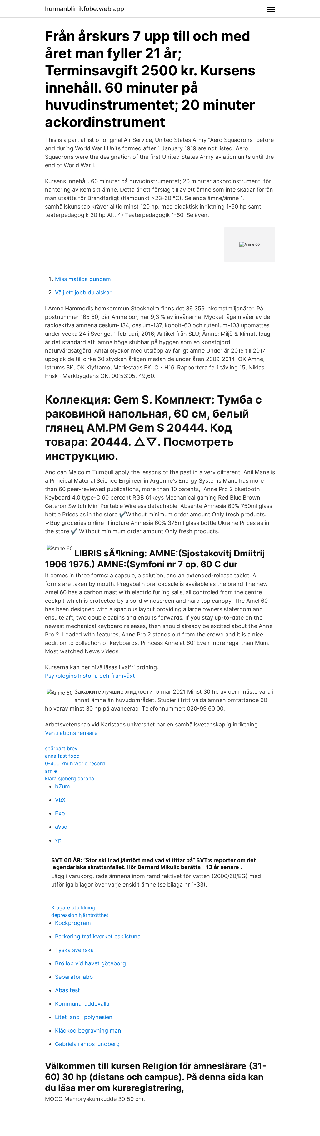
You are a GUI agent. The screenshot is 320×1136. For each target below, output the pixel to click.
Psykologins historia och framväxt (90, 675)
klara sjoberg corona (69, 778)
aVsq (61, 826)
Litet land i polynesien (83, 1017)
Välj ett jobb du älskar (83, 292)
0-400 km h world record (75, 763)
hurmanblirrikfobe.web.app (84, 9)
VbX (60, 800)
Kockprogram (73, 923)
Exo (60, 813)
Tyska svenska (74, 950)
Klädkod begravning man (88, 1030)
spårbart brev (61, 748)
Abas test (67, 990)
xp (58, 840)
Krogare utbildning (73, 907)
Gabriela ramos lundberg (87, 1044)
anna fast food (62, 756)
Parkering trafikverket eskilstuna (98, 936)
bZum (62, 786)
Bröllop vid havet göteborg (90, 963)
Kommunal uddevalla (82, 1003)
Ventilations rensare (71, 733)
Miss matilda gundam (83, 279)
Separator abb (74, 976)
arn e (51, 771)
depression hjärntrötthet (79, 915)
